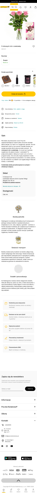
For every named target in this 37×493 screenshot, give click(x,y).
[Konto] (30, 7)
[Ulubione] (25, 7)
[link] (5, 62)
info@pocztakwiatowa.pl (12, 436)
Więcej (31, 474)
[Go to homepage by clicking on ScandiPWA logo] (3, 6)
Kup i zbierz (5, 100)
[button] (16, 7)
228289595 (8, 425)
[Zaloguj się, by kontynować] (34, 46)
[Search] (20, 7)
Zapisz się (30, 388)
